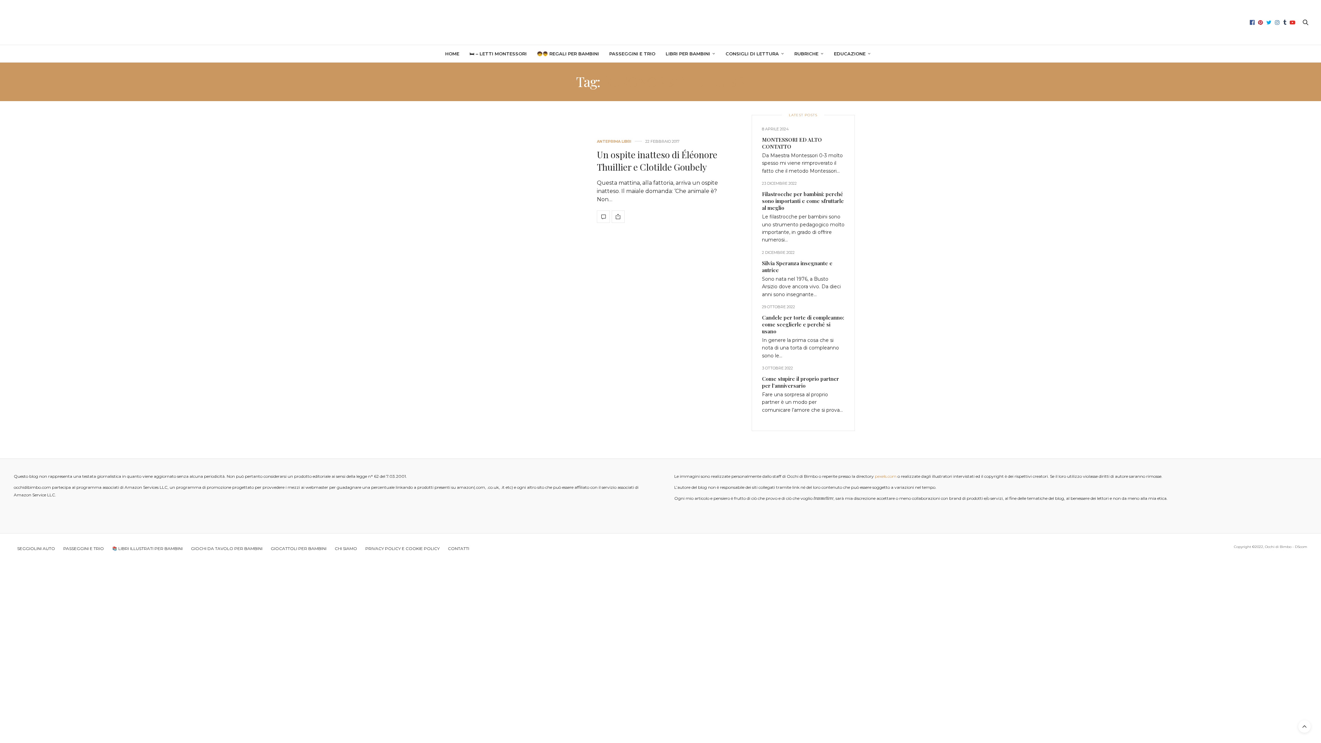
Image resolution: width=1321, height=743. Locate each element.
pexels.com (885, 476)
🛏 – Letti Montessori (498, 53)
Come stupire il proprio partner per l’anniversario (800, 382)
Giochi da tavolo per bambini (226, 548)
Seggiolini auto (36, 548)
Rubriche (806, 53)
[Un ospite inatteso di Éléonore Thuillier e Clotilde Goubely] (523, 181)
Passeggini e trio (632, 53)
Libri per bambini (688, 53)
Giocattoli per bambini (298, 548)
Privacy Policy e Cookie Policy (402, 548)
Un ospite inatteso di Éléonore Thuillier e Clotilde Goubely (657, 161)
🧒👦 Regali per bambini (568, 53)
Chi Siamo (346, 548)
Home (452, 53)
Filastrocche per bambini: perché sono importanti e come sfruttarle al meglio (803, 201)
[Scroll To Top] (1304, 726)
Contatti (458, 548)
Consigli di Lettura (752, 53)
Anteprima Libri (614, 141)
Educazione (850, 53)
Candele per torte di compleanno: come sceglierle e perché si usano (803, 324)
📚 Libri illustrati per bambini (147, 548)
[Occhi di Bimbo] (660, 22)
